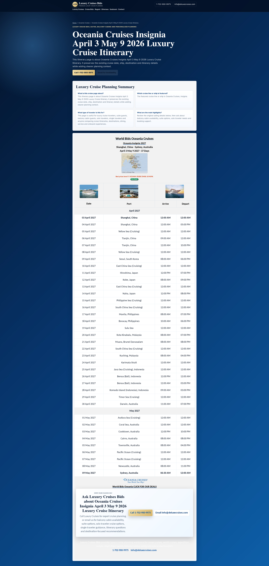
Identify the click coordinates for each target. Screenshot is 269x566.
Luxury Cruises (78, 9)
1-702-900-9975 (163, 4)
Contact (121, 9)
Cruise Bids (89, 9)
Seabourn (113, 9)
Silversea (105, 9)
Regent (97, 9)
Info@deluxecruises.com (185, 4)
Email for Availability (107, 73)
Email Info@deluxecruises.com (172, 513)
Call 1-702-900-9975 (83, 73)
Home (74, 23)
